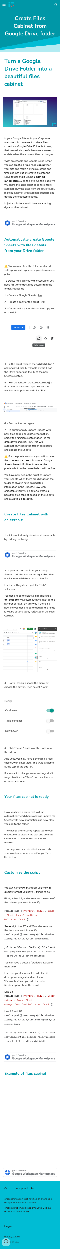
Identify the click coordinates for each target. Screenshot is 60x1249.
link (40, 295)
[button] (4, 4)
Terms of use (11, 1242)
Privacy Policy (12, 1236)
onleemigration (12, 1207)
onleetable (17, 161)
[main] (30, 26)
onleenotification (13, 1198)
